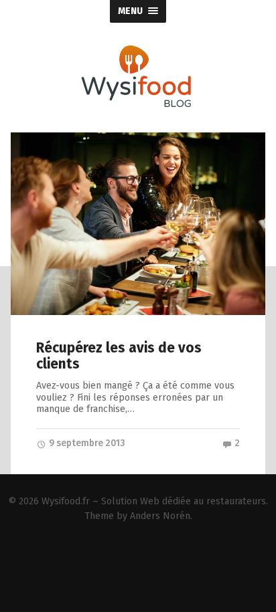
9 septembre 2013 (86, 443)
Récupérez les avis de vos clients (119, 356)
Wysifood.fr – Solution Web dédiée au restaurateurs (154, 501)
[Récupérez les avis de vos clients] (138, 223)
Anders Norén (160, 516)
